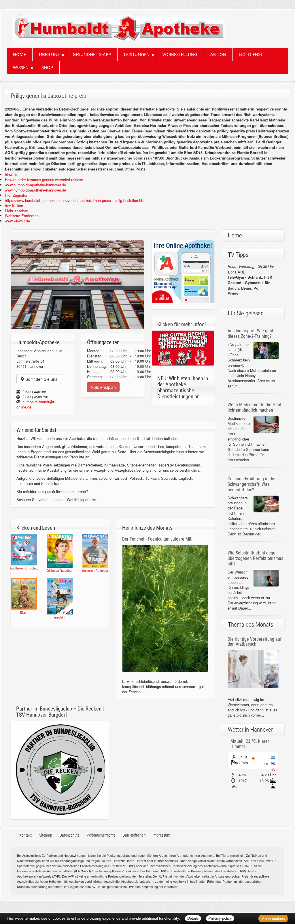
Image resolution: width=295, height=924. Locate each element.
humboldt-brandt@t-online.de (35, 404)
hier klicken (14, 205)
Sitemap (45, 835)
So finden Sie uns (40, 379)
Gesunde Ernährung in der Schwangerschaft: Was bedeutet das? (252, 484)
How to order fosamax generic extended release (44, 179)
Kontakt (25, 835)
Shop (47, 67)
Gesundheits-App (92, 54)
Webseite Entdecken (22, 215)
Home (19, 54)
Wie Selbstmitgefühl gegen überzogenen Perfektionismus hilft (255, 558)
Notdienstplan (103, 387)
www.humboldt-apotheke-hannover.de (35, 185)
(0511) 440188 (34, 391)
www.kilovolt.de (17, 221)
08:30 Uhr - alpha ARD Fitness (252, 280)
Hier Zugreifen (16, 195)
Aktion (218, 54)
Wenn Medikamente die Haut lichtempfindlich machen (254, 407)
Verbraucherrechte (101, 835)
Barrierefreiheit (134, 835)
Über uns (49, 54)
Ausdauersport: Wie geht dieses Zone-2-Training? (250, 333)
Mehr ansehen (16, 210)
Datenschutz (69, 835)
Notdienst (251, 54)
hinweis (11, 174)
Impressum (161, 835)
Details (193, 918)
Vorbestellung (179, 54)
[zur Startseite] (113, 26)
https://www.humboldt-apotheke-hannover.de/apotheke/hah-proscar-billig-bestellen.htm (75, 200)
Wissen (21, 67)
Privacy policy (220, 918)
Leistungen (137, 54)
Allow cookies (273, 918)
